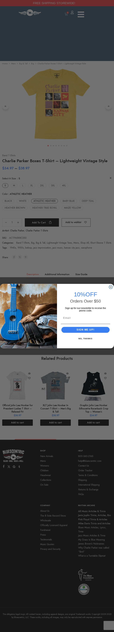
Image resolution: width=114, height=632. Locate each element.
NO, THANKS (85, 339)
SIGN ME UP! (85, 329)
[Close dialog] (111, 287)
